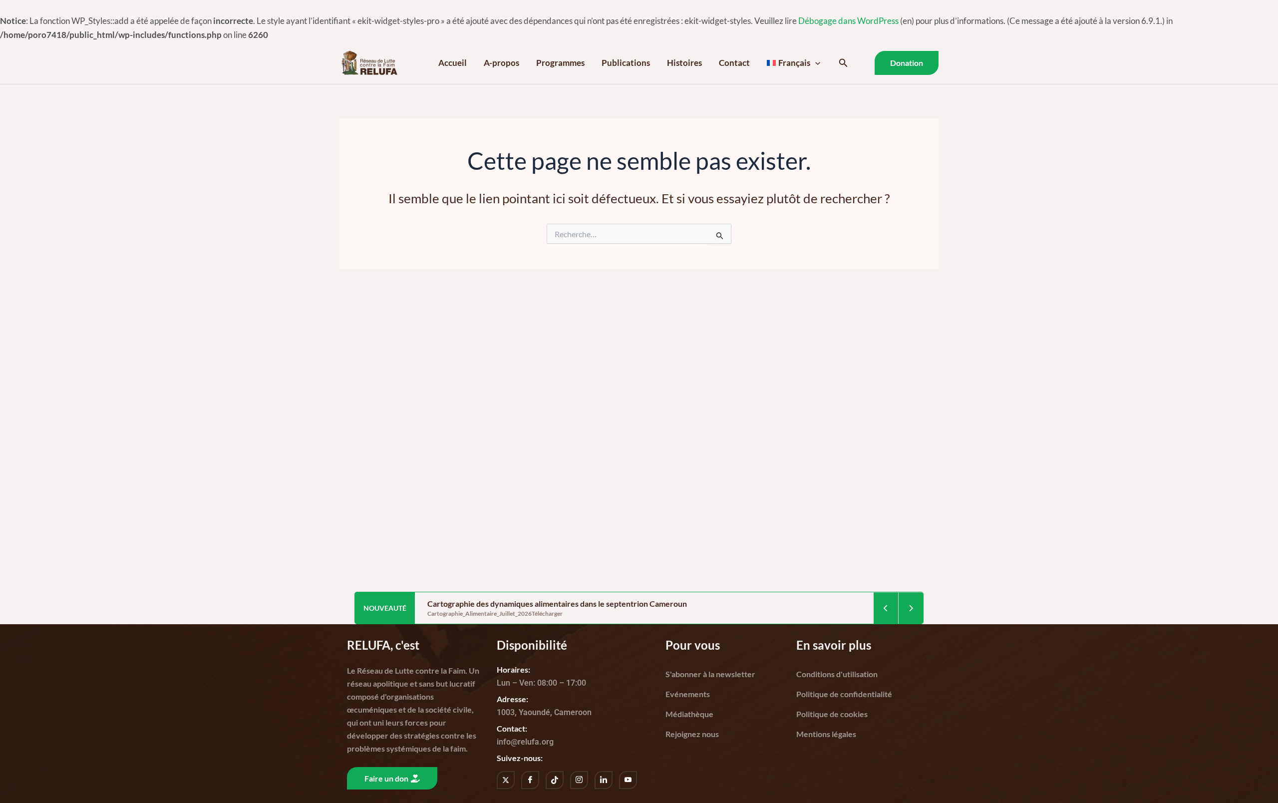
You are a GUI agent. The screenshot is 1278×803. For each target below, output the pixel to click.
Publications (626, 62)
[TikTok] (555, 780)
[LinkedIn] (604, 780)
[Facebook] (530, 780)
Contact (734, 62)
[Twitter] (506, 780)
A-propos (501, 62)
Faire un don (386, 778)
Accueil (452, 62)
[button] (815, 63)
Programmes (560, 62)
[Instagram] (579, 780)
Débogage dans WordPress (848, 20)
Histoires (684, 62)
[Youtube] (628, 780)
